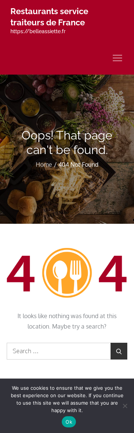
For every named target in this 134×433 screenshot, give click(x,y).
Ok (69, 422)
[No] (124, 406)
